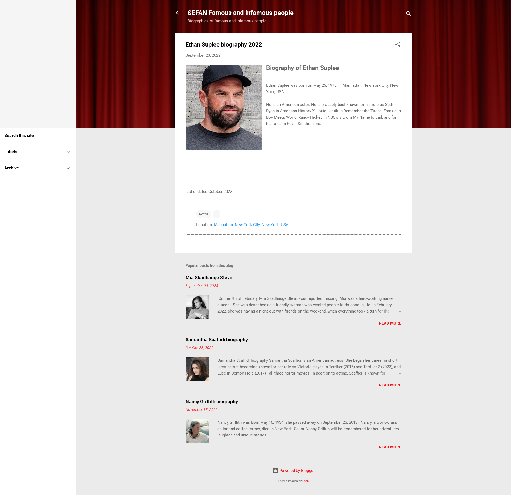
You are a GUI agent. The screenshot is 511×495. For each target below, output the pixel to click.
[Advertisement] (20, 61)
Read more (390, 323)
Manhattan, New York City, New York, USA (251, 224)
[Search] (408, 14)
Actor (203, 214)
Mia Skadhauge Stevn (209, 277)
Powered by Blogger (296, 470)
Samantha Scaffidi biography (217, 339)
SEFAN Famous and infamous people (241, 12)
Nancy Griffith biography (212, 401)
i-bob (305, 481)
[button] (398, 45)
